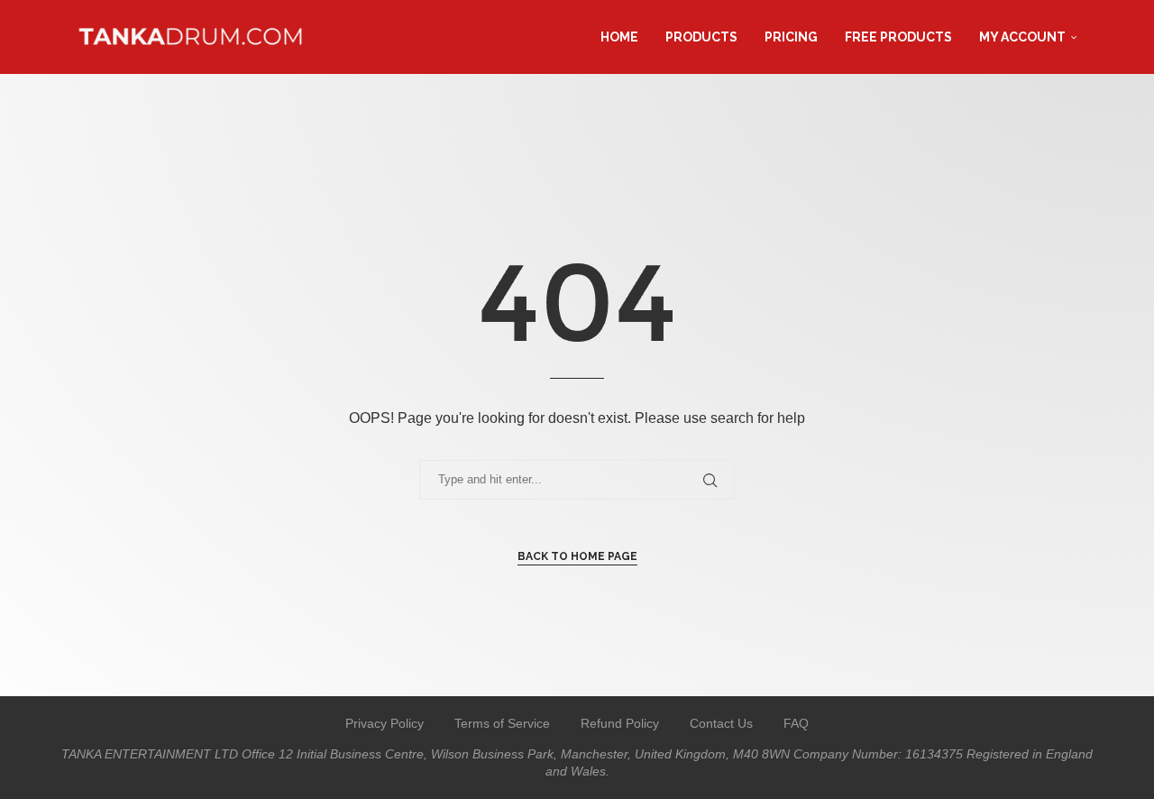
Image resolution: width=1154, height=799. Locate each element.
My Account (1022, 37)
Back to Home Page (577, 556)
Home (619, 37)
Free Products (898, 37)
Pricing (791, 37)
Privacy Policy (384, 723)
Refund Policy (620, 723)
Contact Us (721, 723)
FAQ (796, 723)
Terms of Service (502, 723)
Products (701, 37)
